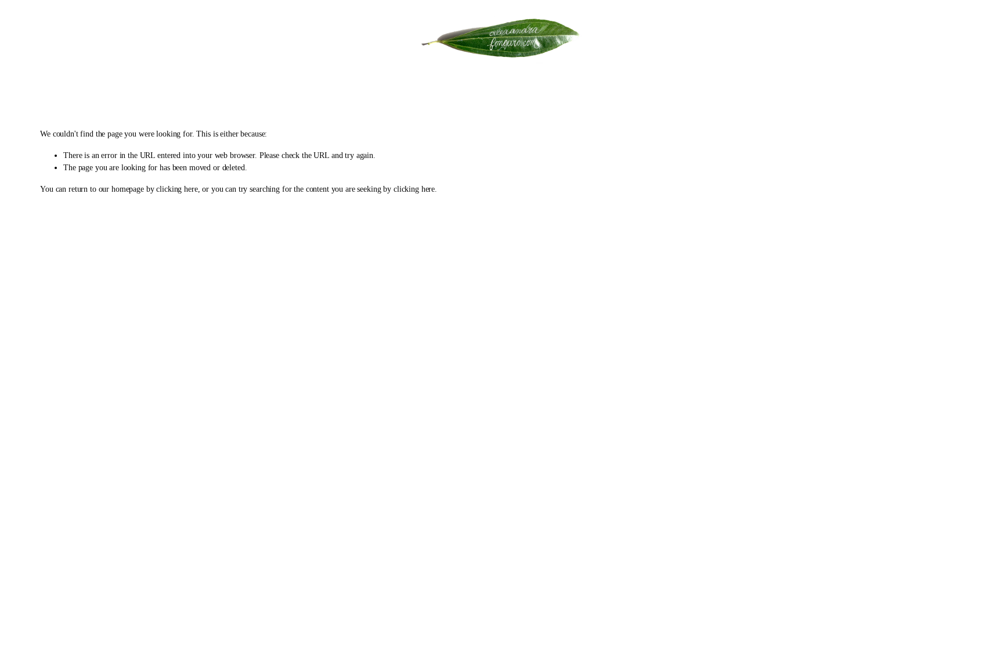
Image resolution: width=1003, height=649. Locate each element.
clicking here (176, 189)
